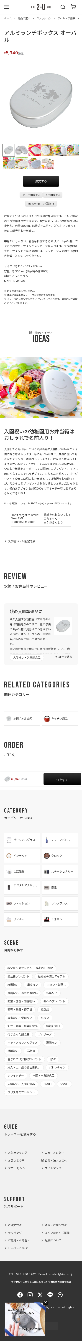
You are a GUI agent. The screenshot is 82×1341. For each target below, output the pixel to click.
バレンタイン (57, 1067)
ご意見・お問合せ (19, 1240)
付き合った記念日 (18, 1034)
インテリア (20, 855)
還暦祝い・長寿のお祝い (23, 993)
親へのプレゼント (54, 1001)
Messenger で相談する (41, 203)
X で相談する (53, 195)
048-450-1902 (26, 1274)
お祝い (45, 1018)
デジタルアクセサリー (25, 888)
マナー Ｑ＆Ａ (16, 1168)
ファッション (43, 18)
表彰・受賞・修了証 (20, 1009)
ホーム (8, 18)
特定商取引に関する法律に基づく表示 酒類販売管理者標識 (41, 1281)
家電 (54, 887)
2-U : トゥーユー (41, 6)
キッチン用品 (59, 718)
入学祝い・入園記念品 (21, 541)
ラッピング (15, 1233)
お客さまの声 (16, 1160)
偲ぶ (53, 1059)
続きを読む (65, 657)
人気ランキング (17, 1152)
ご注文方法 (15, 1225)
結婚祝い (13, 984)
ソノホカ (18, 919)
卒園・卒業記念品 (43, 1075)
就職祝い (13, 1051)
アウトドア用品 (66, 18)
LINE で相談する (31, 195)
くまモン (56, 919)
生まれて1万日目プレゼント (24, 1059)
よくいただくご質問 (57, 1233)
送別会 (31, 1051)
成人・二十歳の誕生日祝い (24, 1067)
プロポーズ (44, 1034)
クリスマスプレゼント (21, 1092)
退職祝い (51, 1042)
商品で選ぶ (24, 18)
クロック (56, 855)
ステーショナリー (62, 871)
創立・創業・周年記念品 (23, 1026)
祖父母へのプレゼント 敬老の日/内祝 (30, 968)
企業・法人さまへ (56, 1160)
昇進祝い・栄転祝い (20, 1018)
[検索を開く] (63, 6)
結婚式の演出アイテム (51, 976)
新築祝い (51, 993)
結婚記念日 (53, 1026)
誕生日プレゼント (18, 976)
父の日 (64, 1084)
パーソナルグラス (24, 839)
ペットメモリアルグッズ (23, 1042)
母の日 (48, 1084)
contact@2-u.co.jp (61, 1274)
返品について (53, 1240)
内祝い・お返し (56, 984)
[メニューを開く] (6, 6)
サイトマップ (53, 1168)
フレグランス (59, 903)
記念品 (45, 1009)
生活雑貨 (18, 871)
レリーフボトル (60, 839)
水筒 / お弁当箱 (22, 718)
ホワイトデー (16, 1075)
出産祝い (32, 984)
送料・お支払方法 (56, 1225)
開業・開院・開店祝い (21, 1001)
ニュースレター (54, 1152)
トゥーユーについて (17, 1248)
